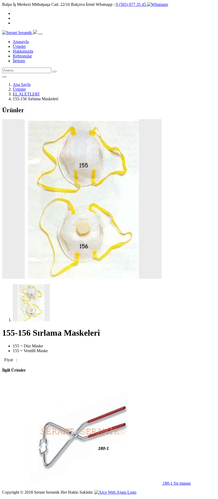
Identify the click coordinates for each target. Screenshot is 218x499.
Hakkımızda (23, 51)
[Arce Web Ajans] (115, 492)
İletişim (19, 61)
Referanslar (22, 56)
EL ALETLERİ (26, 94)
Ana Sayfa (22, 84)
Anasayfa (21, 41)
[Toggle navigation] (40, 34)
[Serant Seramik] (17, 32)
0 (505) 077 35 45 (131, 4)
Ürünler (19, 46)
